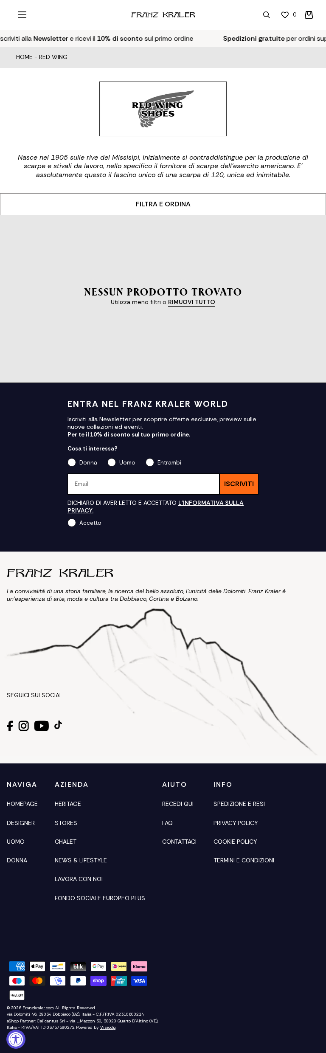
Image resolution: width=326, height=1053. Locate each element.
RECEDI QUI (178, 804)
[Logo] (163, 14)
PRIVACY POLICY (236, 823)
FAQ (167, 823)
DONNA (17, 860)
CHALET (65, 841)
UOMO (16, 841)
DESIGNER (21, 823)
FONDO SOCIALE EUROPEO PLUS (100, 898)
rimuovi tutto (191, 302)
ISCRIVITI (239, 483)
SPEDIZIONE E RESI (239, 804)
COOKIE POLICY (235, 841)
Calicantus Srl (51, 1021)
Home (24, 57)
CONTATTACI (179, 841)
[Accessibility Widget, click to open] (15, 1039)
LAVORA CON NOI (79, 879)
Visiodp (107, 1027)
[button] (309, 14)
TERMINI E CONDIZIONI (244, 860)
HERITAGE (68, 804)
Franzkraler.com (38, 1008)
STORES (66, 823)
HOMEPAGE (22, 804)
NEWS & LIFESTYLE (81, 860)
